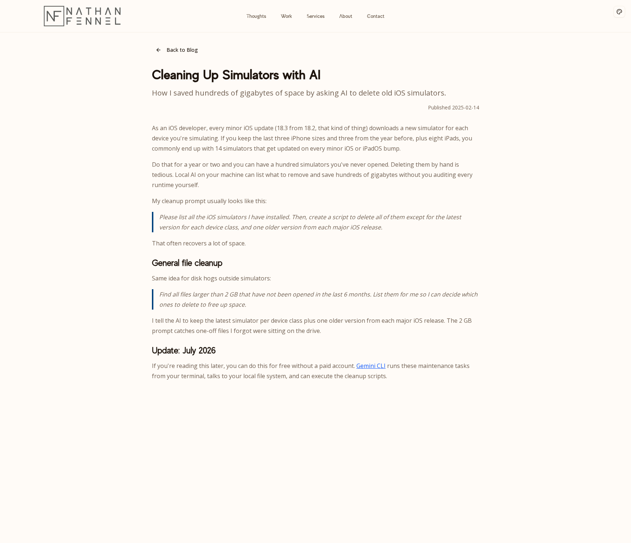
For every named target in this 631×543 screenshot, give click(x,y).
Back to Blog (182, 49)
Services (316, 16)
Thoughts (256, 16)
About (345, 16)
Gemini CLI (371, 366)
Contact (376, 16)
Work (286, 16)
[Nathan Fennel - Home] (82, 16)
